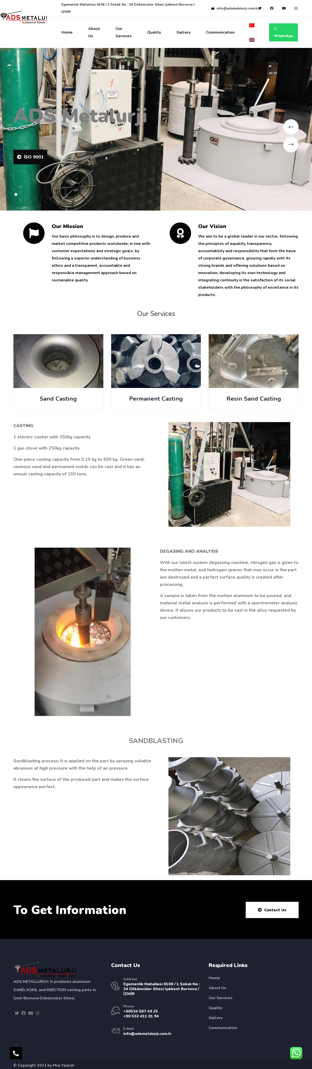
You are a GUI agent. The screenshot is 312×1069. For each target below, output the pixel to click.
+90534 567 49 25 (140, 1011)
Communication (220, 32)
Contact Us (275, 910)
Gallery (183, 32)
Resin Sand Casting (253, 399)
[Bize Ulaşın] (16, 1053)
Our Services (124, 32)
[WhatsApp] (296, 1053)
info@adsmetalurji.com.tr (237, 8)
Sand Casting (58, 399)
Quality (154, 32)
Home (67, 32)
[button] (15, 194)
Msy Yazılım (63, 1065)
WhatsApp (283, 36)
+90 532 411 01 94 (141, 1016)
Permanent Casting (156, 399)
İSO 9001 (34, 157)
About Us (94, 32)
